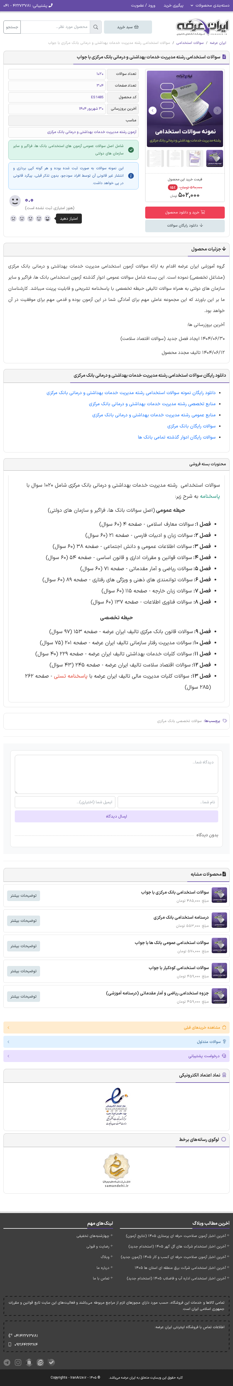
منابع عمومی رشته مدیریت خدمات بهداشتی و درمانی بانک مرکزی (154, 415)
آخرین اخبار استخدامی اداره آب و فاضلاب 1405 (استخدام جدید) (176, 1278)
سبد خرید (125, 27)
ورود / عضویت (143, 6)
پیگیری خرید (174, 6)
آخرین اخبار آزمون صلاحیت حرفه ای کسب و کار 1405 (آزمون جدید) (173, 1257)
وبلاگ (105, 1257)
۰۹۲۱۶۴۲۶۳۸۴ (26, 1345)
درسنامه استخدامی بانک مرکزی (181, 917)
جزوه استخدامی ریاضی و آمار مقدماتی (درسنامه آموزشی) (157, 993)
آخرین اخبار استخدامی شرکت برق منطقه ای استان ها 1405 (180, 1268)
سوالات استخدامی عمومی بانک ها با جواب (172, 943)
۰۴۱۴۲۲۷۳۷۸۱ (26, 1336)
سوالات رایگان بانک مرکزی (191, 426)
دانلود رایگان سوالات (183, 226)
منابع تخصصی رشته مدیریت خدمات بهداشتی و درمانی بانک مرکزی (152, 404)
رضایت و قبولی (97, 1247)
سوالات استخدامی (190, 43)
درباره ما (103, 1268)
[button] (152, 110)
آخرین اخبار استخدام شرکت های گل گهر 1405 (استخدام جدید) (177, 1247)
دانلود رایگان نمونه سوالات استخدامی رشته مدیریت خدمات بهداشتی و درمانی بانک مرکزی (131, 393)
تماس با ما (101, 1278)
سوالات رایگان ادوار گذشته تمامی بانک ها (177, 437)
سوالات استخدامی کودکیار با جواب (179, 968)
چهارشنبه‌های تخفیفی (92, 1236)
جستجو (12, 27)
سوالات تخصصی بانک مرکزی (179, 721)
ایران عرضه (218, 43)
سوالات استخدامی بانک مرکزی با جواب (175, 892)
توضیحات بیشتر (24, 896)
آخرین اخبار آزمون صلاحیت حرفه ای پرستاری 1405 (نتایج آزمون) (176, 1236)
